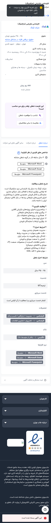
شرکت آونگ (34, 27)
